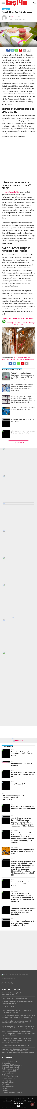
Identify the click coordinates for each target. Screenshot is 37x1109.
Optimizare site (7, 1075)
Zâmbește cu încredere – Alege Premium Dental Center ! (23, 432)
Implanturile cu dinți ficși (11, 192)
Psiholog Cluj (6, 1081)
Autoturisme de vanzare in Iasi (12, 1092)
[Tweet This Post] (12, 50)
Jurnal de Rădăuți (8, 1087)
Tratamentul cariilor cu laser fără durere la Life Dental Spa (23, 409)
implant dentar (16, 359)
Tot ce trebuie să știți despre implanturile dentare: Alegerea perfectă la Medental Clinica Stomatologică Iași (22, 376)
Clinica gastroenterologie (10, 1069)
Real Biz (4, 1089)
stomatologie (28, 359)
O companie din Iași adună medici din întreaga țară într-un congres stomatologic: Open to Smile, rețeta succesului (23, 399)
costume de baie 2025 (9, 1071)
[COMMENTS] (29, 50)
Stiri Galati (5, 1085)
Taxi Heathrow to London (11, 1077)
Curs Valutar (6, 1063)
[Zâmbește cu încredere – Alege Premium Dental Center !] (6, 434)
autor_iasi (14, 16)
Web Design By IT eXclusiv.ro (12, 1065)
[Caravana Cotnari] (18, 353)
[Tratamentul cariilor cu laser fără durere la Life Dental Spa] (6, 411)
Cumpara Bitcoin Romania (11, 1067)
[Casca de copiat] (18, 477)
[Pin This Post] (20, 50)
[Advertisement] (18, 159)
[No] (34, 1103)
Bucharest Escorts (8, 1073)
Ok (18, 1106)
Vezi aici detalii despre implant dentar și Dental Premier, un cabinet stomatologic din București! (22, 387)
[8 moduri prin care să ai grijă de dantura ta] (6, 422)
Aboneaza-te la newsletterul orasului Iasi (18, 318)
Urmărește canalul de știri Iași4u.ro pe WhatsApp (20, 323)
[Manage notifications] (32, 1104)
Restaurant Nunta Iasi (9, 1061)
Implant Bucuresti (8, 1083)
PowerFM (5, 1090)
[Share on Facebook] (8, 50)
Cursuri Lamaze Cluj (9, 1079)
